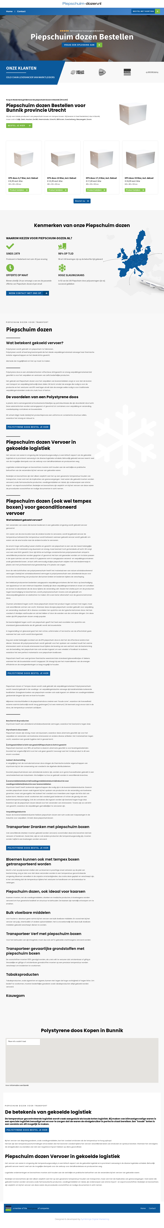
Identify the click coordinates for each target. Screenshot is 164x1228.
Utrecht (53, 119)
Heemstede (44, 119)
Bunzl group (32, 1208)
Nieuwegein (81, 119)
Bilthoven (60, 119)
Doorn (89, 119)
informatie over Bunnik (19, 1085)
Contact (21, 11)
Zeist (23, 119)
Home (9, 11)
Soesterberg (70, 119)
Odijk (18, 119)
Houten (29, 119)
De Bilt (35, 119)
